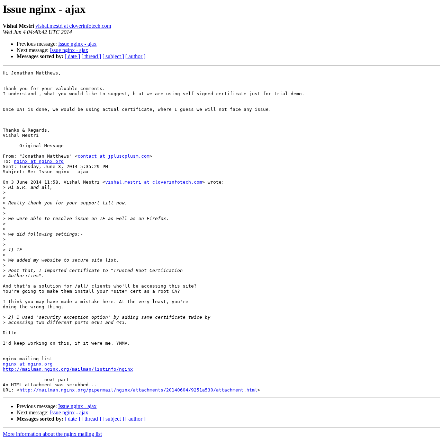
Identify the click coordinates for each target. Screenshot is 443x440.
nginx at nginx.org (39, 161)
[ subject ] (113, 56)
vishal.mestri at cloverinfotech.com (73, 26)
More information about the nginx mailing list (52, 434)
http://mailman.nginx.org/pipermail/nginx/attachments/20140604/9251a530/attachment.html (138, 390)
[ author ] (135, 56)
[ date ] (72, 56)
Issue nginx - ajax (77, 44)
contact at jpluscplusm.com (114, 156)
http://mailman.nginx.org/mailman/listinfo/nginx (68, 369)
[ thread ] (91, 56)
